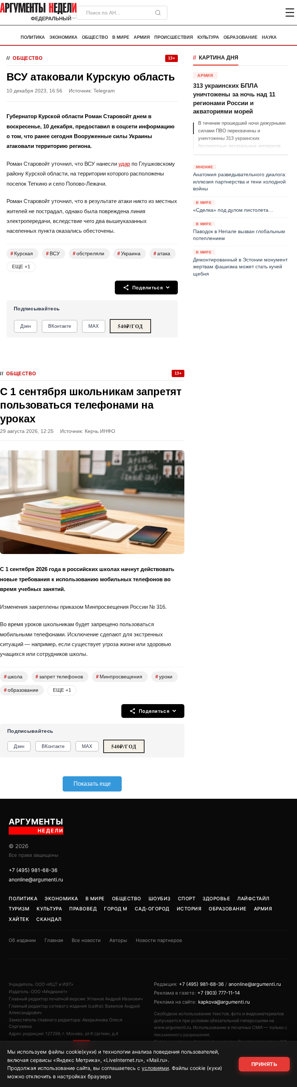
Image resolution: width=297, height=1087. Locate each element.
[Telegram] (252, 12)
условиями (155, 1068)
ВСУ (53, 253)
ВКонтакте (59, 326)
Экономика (63, 37)
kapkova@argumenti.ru (224, 1002)
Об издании (22, 940)
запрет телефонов (59, 676)
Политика (33, 37)
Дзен (25, 326)
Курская (22, 253)
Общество (95, 37)
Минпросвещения (119, 676)
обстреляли (88, 253)
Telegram (104, 91)
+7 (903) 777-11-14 (218, 993)
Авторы (118, 940)
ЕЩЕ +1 (21, 266)
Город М (115, 909)
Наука (269, 37)
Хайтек (19, 919)
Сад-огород (152, 909)
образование (21, 690)
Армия (142, 37)
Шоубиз (159, 898)
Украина (129, 253)
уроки (163, 676)
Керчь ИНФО (100, 431)
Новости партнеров (159, 940)
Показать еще (92, 784)
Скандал (49, 919)
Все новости (86, 940)
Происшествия (173, 37)
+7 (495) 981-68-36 (33, 870)
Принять (264, 1064)
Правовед (83, 909)
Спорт (187, 898)
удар (124, 164)
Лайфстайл (253, 898)
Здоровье (216, 898)
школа (13, 676)
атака (162, 253)
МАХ (93, 326)
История (189, 909)
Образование (240, 37)
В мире (120, 37)
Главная (54, 940)
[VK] (270, 12)
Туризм (19, 909)
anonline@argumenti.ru (36, 879)
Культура (208, 37)
